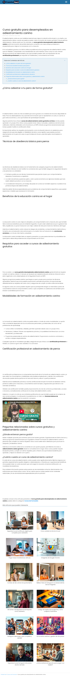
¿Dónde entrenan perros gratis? (16, 78)
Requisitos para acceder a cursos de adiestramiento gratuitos (22, 70)
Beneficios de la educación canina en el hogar (18, 68)
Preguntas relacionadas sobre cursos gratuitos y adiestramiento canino (25, 76)
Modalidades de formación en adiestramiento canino (20, 72)
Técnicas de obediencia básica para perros (18, 65)
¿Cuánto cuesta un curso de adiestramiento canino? (22, 81)
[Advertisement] (35, 15)
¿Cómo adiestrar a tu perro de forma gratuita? (18, 63)
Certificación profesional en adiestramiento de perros (20, 74)
